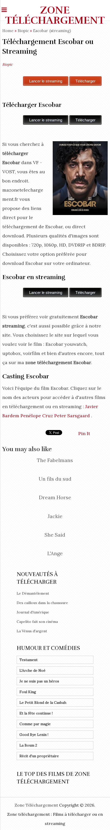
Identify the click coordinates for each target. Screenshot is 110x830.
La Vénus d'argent (32, 631)
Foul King (27, 692)
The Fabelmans (55, 460)
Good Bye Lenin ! (33, 734)
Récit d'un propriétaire (39, 756)
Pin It (84, 433)
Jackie (55, 516)
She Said (55, 535)
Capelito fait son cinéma (37, 621)
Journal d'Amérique (33, 612)
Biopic (23, 30)
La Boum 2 (28, 745)
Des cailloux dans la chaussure (42, 602)
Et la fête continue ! (36, 713)
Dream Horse (55, 497)
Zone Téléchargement (55, 15)
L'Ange (55, 553)
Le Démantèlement (33, 593)
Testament (28, 659)
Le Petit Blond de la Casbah (42, 702)
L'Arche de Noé (32, 670)
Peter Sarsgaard (72, 416)
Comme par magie (35, 724)
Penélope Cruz (36, 416)
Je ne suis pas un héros (39, 681)
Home (8, 30)
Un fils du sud (55, 479)
